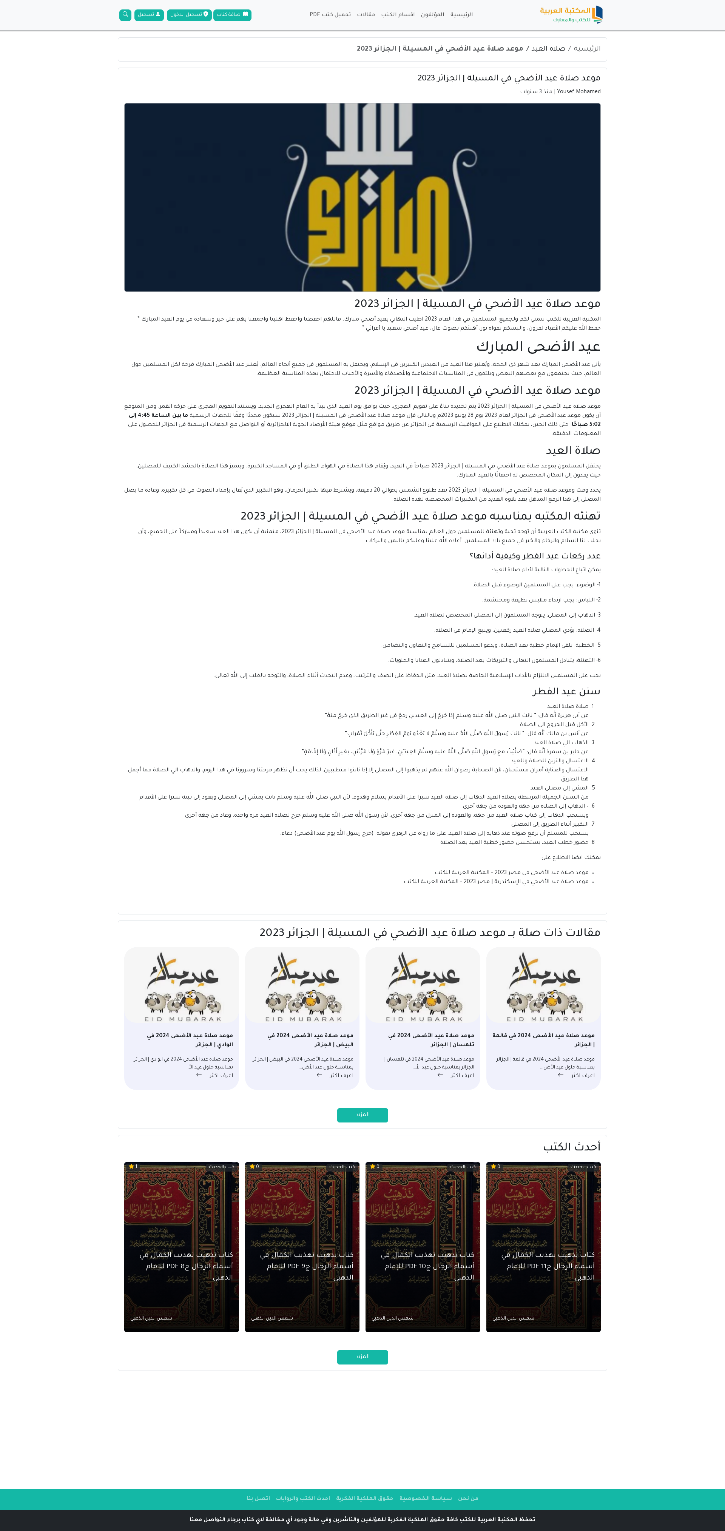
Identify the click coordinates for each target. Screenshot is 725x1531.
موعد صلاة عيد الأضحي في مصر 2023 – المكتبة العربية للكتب (511, 873)
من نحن (468, 1499)
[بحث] (125, 15)
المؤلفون (432, 15)
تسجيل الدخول (186, 15)
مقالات (366, 15)
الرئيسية (461, 15)
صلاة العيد (548, 49)
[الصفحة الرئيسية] (572, 15)
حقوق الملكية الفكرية (364, 1499)
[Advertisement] (362, 1430)
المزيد (363, 1115)
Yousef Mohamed (579, 92)
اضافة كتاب (230, 15)
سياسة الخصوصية (426, 1499)
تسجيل (146, 15)
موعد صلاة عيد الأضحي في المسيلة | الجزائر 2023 (440, 49)
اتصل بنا (258, 1499)
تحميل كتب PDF (330, 15)
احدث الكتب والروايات (303, 1499)
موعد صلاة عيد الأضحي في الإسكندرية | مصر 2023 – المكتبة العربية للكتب (495, 882)
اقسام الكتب (398, 15)
